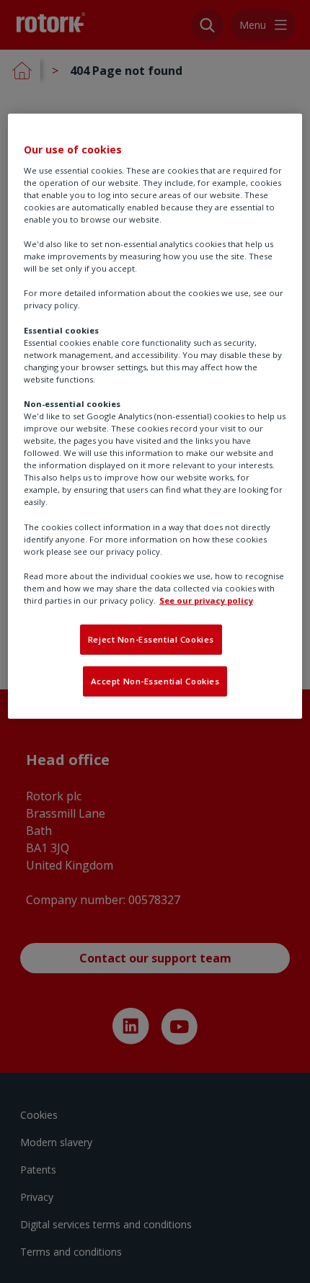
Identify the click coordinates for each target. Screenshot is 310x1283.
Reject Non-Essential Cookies (151, 639)
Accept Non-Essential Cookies (155, 681)
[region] (155, 416)
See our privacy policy (206, 600)
